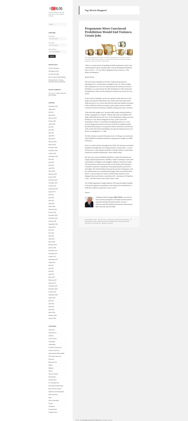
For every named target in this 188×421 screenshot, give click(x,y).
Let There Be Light (54, 74)
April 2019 (51, 203)
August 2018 (52, 227)
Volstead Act (97, 223)
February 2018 (53, 245)
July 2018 (51, 230)
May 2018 (51, 236)
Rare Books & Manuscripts (56, 386)
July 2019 (51, 194)
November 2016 (53, 289)
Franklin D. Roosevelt (98, 221)
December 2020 (53, 147)
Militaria (51, 368)
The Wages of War (54, 71)
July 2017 (51, 265)
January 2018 (52, 247)
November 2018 (53, 218)
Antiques (51, 335)
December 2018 (53, 215)
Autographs (52, 341)
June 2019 (51, 197)
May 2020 (51, 165)
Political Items (53, 380)
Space (50, 397)
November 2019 (53, 183)
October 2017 (52, 256)
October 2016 (52, 292)
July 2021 (51, 127)
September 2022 (53, 106)
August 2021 (52, 124)
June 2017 (51, 268)
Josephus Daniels (109, 221)
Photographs (52, 377)
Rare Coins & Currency (55, 388)
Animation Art (53, 333)
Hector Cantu (102, 219)
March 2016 (52, 312)
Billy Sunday (88, 221)
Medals (51, 365)
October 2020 (52, 153)
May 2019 (51, 200)
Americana (52, 330)
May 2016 (51, 306)
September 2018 (53, 224)
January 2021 (52, 144)
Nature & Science (53, 374)
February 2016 (53, 315)
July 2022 (51, 112)
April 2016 (51, 309)
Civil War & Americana (55, 347)
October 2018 (52, 221)
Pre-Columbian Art (54, 383)
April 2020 (51, 168)
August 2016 (52, 298)
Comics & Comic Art (54, 350)
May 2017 (51, 271)
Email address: (53, 49)
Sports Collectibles (54, 400)
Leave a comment (108, 223)
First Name (52, 36)
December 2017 (53, 250)
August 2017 (52, 262)
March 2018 (52, 242)
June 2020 (51, 162)
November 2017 (53, 253)
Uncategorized (53, 409)
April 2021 (51, 136)
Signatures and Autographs (56, 391)
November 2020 (53, 150)
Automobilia (52, 344)
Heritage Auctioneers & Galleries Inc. (92, 420)
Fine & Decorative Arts (55, 356)
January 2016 (52, 318)
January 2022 (52, 121)
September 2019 (53, 189)
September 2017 (53, 259)
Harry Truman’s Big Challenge (57, 77)
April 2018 (51, 239)
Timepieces (52, 406)
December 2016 (53, 286)
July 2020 (51, 159)
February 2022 (53, 118)
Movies (51, 371)
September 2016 (53, 295)
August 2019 (52, 192)
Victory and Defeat (54, 68)
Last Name (51, 43)
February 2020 (53, 174)
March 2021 (52, 139)
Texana (51, 403)
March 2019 (52, 206)
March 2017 (52, 277)
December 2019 (53, 180)
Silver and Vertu (53, 394)
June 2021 (51, 130)
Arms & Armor (53, 338)
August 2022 (52, 109)
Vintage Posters (53, 412)
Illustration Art (53, 362)
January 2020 (52, 177)
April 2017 (51, 274)
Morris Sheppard (119, 221)
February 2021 (53, 141)
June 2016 (51, 303)
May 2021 (51, 133)
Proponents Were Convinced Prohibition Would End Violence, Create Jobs (108, 31)
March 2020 (52, 171)
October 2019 (52, 186)
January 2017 (52, 283)
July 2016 (51, 301)
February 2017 (53, 280)
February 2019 (53, 209)
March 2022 (52, 115)
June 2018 (51, 233)
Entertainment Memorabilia (56, 353)
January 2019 (52, 212)
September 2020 (53, 156)
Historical (51, 359)
